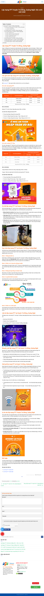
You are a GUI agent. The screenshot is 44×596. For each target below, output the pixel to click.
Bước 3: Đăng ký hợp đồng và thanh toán (13, 34)
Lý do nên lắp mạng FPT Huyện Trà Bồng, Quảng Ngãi (13, 41)
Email (3, 511)
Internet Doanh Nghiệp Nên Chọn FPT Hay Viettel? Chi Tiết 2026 (13, 549)
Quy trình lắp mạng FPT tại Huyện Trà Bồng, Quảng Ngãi (14, 31)
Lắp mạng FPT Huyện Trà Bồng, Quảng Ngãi (11, 25)
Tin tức (11, 481)
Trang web (4, 516)
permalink (18, 481)
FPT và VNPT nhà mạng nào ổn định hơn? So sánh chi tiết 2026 (13, 547)
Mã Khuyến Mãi (36, 583)
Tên (3, 506)
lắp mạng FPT (6, 83)
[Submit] (42, 537)
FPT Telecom (25, 594)
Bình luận (4, 497)
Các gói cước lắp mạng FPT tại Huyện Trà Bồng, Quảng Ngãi (14, 27)
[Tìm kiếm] (42, 2)
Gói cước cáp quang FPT (10, 28)
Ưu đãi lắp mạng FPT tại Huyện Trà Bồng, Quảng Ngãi (13, 30)
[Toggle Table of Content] (23, 24)
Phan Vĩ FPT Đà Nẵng (26, 15)
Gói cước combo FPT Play (10, 29)
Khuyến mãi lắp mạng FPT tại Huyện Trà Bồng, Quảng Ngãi (14, 39)
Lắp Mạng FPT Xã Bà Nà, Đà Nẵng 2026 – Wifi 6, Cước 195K (12, 543)
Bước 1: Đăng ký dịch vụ (10, 32)
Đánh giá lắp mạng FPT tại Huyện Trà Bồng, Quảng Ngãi (14, 40)
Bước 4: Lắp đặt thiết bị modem (11, 35)
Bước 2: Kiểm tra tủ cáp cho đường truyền (13, 33)
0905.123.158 (23, 565)
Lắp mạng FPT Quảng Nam (8, 469)
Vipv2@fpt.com (23, 571)
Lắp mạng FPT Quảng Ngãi (8, 471)
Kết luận (4, 42)
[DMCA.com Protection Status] (19, 573)
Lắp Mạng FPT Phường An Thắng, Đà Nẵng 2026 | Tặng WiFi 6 (12, 545)
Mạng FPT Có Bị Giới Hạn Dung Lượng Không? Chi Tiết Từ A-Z (12, 551)
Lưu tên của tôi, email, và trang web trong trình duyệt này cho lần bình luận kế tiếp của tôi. (21, 521)
